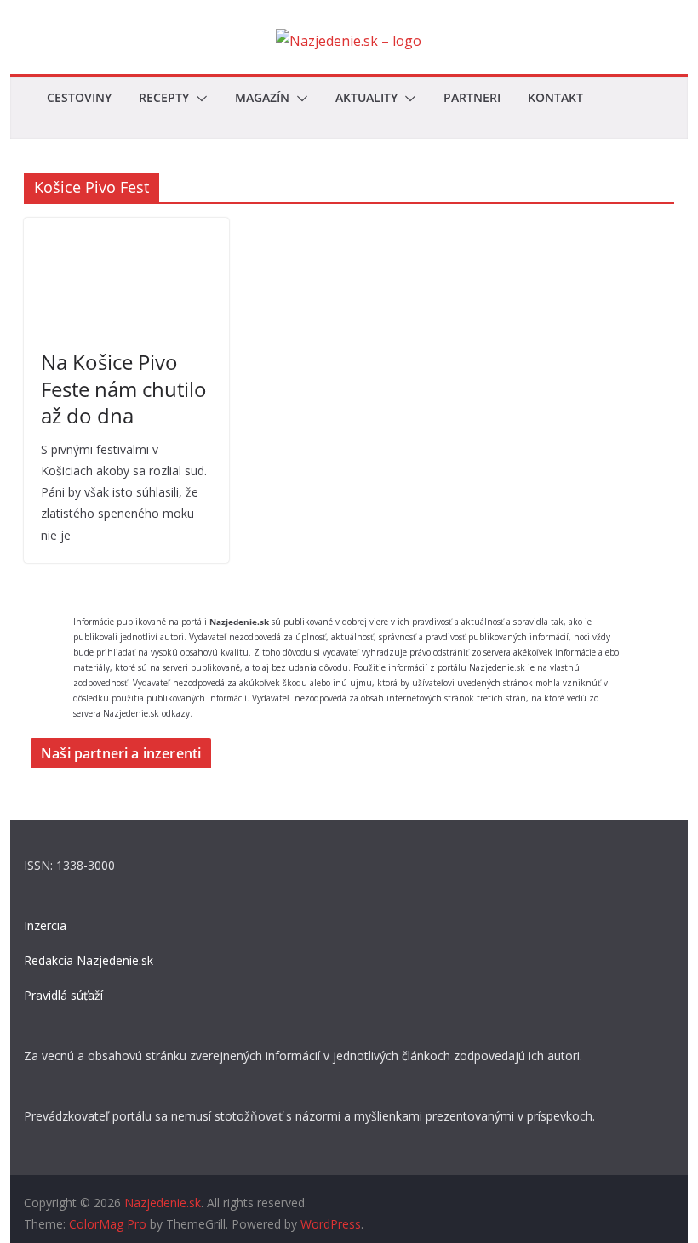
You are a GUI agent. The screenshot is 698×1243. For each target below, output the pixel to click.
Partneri (472, 97)
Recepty (164, 97)
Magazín (262, 97)
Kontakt (555, 97)
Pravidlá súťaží (63, 995)
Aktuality (366, 97)
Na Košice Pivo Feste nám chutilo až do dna (124, 388)
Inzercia (45, 925)
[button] (198, 98)
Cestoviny (79, 97)
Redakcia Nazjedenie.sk (88, 960)
